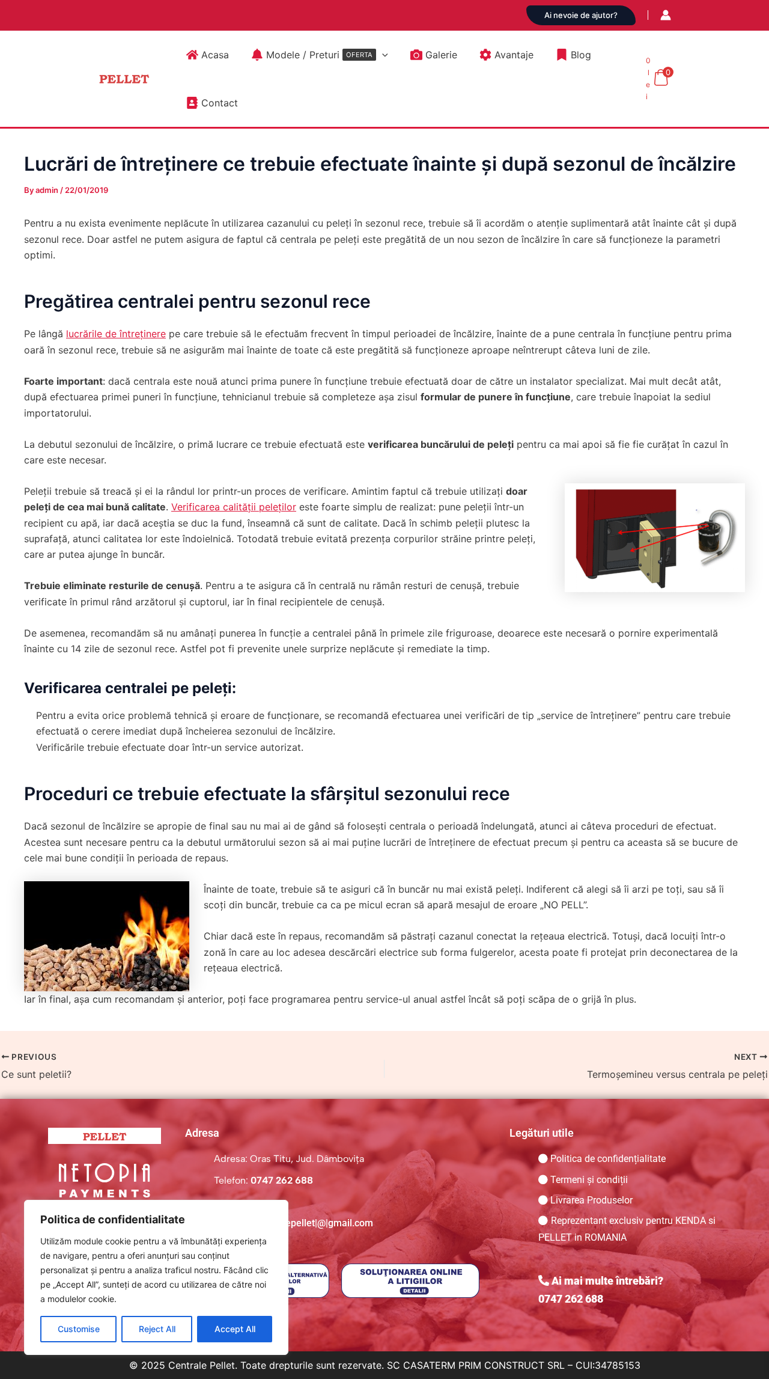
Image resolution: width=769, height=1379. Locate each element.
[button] (581, 15)
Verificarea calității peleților (233, 507)
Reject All (157, 1329)
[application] (382, 55)
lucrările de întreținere (116, 334)
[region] (156, 1277)
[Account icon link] (665, 15)
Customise (79, 1329)
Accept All (234, 1329)
